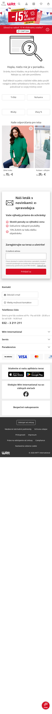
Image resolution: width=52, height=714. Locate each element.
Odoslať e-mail (16, 295)
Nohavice (38, 97)
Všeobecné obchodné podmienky (18, 429)
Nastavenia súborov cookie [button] (26, 446)
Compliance (40, 440)
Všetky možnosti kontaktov (19, 302)
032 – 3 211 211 (12, 323)
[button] (3, 4)
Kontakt (6, 287)
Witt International (12, 331)
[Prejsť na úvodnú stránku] (11, 4)
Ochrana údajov (40, 429)
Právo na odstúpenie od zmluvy (20, 440)
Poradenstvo (9, 347)
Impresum (32, 435)
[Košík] (48, 4)
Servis (5, 339)
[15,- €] (18, 147)
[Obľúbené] (41, 4)
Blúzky (13, 112)
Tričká (13, 97)
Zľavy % (38, 112)
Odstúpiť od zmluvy (26, 422)
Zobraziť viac (41, 266)
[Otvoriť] (47, 29)
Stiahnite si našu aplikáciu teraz (26, 368)
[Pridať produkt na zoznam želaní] (31, 128)
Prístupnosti (20, 435)
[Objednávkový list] (33, 4)
